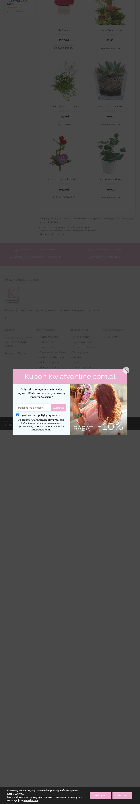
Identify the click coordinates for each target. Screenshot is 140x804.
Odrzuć (122, 795)
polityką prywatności (49, 415)
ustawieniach (31, 800)
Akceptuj (100, 795)
